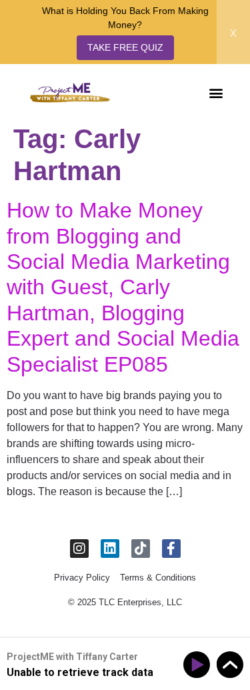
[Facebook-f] (171, 548)
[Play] (199, 665)
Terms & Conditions (158, 578)
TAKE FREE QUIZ (125, 47)
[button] (216, 92)
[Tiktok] (140, 548)
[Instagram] (79, 548)
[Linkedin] (110, 548)
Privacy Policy (82, 578)
